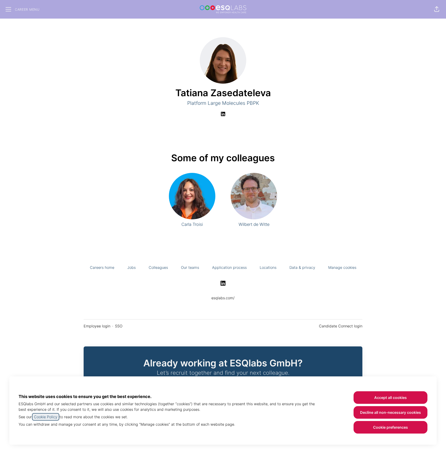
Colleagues (158, 267)
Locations (268, 267)
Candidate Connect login (340, 326)
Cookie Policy (45, 417)
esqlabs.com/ (223, 298)
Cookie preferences (390, 427)
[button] (436, 9)
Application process (229, 267)
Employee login (97, 326)
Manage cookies (342, 267)
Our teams (190, 267)
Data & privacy (302, 267)
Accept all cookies (390, 397)
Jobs (131, 267)
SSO (118, 326)
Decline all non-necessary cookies (390, 412)
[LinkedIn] (223, 114)
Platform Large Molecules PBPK (223, 103)
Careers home (102, 267)
